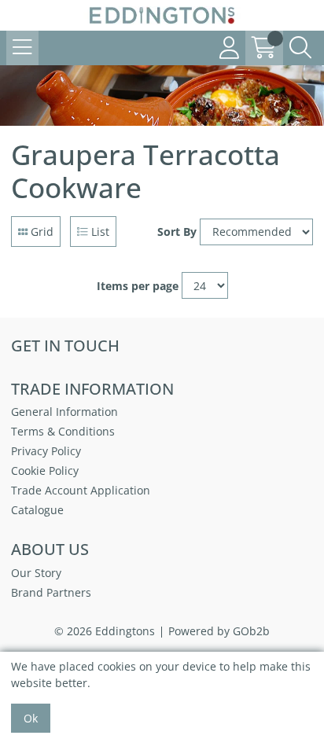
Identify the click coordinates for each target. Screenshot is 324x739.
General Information (64, 411)
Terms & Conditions (63, 431)
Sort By (177, 231)
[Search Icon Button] (300, 48)
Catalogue (37, 509)
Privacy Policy (46, 450)
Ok (31, 718)
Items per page (138, 285)
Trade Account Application (80, 490)
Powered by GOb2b (219, 630)
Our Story (36, 572)
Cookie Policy (45, 470)
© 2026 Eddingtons (104, 630)
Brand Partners (51, 592)
